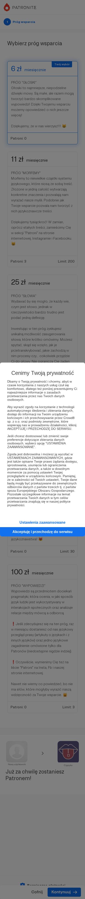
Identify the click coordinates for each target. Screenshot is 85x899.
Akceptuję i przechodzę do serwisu (42, 532)
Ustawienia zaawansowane (42, 522)
